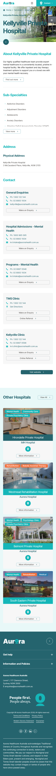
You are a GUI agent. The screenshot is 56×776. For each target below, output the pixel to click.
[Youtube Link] (35, 731)
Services (18, 10)
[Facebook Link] (25, 731)
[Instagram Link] (21, 731)
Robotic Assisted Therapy (34, 466)
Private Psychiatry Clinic (17, 415)
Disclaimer (40, 721)
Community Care (30, 411)
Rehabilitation (13, 466)
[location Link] (28, 449)
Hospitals (29, 10)
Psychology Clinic (31, 520)
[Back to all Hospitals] (6, 42)
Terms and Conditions (21, 716)
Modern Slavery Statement (24, 721)
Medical (42, 574)
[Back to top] (49, 641)
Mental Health (13, 411)
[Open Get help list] (28, 654)
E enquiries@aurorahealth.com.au (18, 686)
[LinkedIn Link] (30, 731)
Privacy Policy (37, 716)
